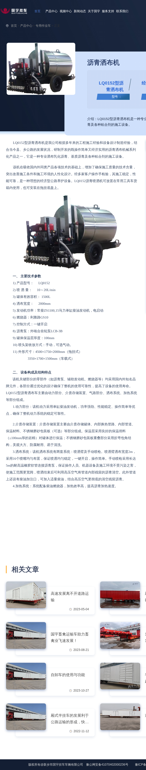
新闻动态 (80, 11)
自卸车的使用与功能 (68, 675)
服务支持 (108, 11)
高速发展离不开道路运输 (70, 596)
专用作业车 (43, 25)
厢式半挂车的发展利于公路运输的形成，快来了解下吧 (70, 719)
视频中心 (66, 11)
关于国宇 (94, 11)
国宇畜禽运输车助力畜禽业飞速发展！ (70, 637)
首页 (37, 11)
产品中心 (51, 11)
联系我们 (122, 11)
